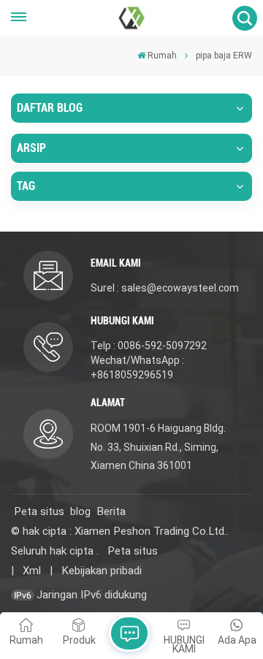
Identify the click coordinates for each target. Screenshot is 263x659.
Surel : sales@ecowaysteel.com (165, 288)
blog (80, 511)
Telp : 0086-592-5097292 (149, 345)
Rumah (162, 55)
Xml (32, 570)
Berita (111, 511)
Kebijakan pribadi (101, 570)
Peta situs (39, 511)
